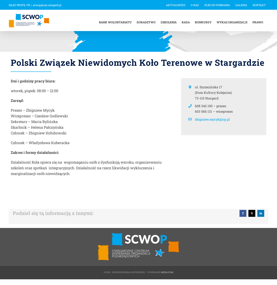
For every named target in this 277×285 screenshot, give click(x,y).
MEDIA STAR (167, 272)
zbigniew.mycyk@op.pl (212, 119)
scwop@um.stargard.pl (47, 5)
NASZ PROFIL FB (19, 5)
